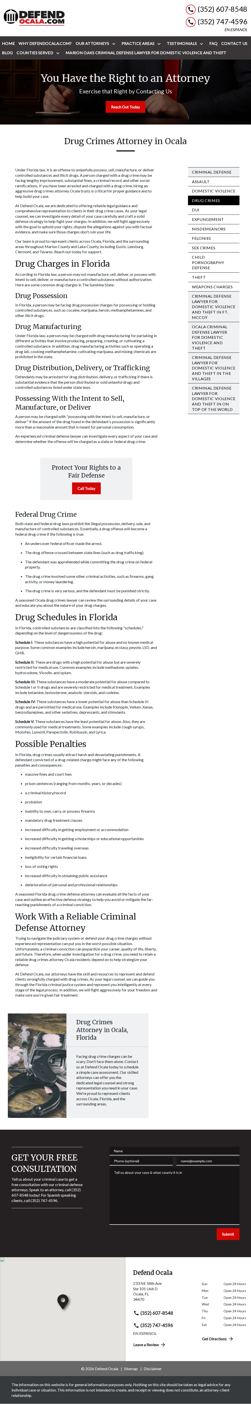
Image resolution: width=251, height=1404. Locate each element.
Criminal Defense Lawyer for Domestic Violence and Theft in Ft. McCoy (214, 306)
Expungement (208, 219)
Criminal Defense (211, 172)
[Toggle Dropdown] (115, 44)
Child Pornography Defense (208, 262)
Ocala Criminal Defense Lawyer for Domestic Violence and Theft (209, 337)
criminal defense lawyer (61, 436)
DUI (196, 209)
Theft (199, 277)
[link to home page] (34, 18)
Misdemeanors (209, 229)
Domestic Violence (214, 191)
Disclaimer (153, 1368)
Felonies (201, 238)
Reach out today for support (77, 251)
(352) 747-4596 (156, 1325)
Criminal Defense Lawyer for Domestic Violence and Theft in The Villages (214, 368)
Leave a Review (146, 1344)
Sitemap (131, 1368)
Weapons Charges (212, 286)
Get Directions (214, 1338)
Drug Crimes (206, 200)
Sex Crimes (203, 247)
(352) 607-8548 (156, 1313)
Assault (201, 181)
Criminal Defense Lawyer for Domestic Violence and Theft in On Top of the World (214, 398)
